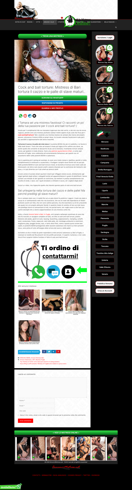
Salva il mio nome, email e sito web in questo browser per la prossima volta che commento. (53, 415)
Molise (105, 211)
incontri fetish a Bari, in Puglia (39, 214)
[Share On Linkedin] (53, 351)
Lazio (105, 184)
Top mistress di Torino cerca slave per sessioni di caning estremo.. (40, 361)
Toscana (104, 246)
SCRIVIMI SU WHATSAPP (52, 98)
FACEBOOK (96, 475)
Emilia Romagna (105, 170)
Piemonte (105, 218)
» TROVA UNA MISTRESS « (52, 36)
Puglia (104, 225)
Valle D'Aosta (104, 267)
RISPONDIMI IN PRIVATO (52, 103)
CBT (33, 359)
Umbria (105, 260)
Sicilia (104, 239)
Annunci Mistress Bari (37, 358)
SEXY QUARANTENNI (94, 22)
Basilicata (105, 149)
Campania (104, 163)
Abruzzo (104, 142)
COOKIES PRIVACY (74, 475)
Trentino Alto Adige (104, 253)
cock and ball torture (26, 135)
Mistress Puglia (40, 359)
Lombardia (104, 197)
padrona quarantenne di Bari (61, 151)
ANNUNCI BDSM (25, 358)
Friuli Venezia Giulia (104, 177)
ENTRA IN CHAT (20, 22)
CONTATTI (36, 475)
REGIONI (29, 22)
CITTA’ (38, 22)
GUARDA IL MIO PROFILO (52, 108)
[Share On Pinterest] (58, 351)
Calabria (104, 156)
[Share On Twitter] (49, 351)
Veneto (105, 274)
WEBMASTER (46, 475)
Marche (105, 204)
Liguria (105, 190)
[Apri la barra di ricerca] (116, 27)
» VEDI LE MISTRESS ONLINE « (66, 433)
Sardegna (105, 232)
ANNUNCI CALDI (49, 22)
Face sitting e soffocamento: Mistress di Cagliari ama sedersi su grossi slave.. (43, 363)
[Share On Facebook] (44, 351)
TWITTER (86, 475)
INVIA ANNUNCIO (59, 475)
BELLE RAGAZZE (109, 22)
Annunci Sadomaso (26, 359)
